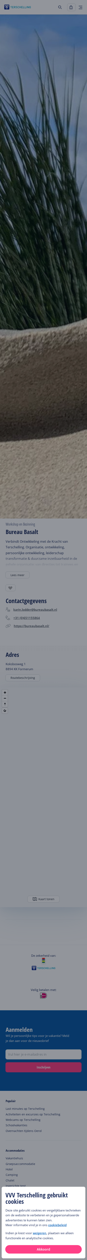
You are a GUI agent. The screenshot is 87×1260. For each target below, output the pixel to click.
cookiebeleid (57, 1225)
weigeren (39, 1233)
